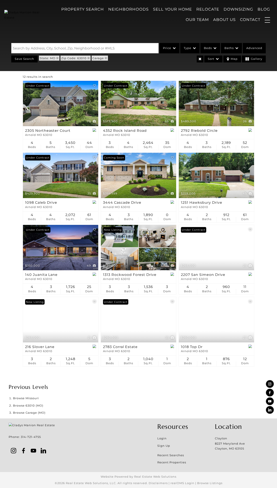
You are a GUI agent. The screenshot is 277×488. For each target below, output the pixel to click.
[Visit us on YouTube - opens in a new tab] (270, 401)
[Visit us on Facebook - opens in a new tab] (270, 392)
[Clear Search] (200, 59)
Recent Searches (170, 455)
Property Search (82, 9)
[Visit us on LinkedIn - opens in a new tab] (270, 410)
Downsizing (238, 9)
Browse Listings (209, 483)
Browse (26, 398)
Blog (264, 9)
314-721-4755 (31, 437)
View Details (60, 103)
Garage (98, 58)
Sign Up (163, 445)
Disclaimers (158, 483)
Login (162, 438)
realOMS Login (182, 483)
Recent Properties (171, 462)
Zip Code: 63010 (74, 58)
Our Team (197, 19)
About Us (224, 19)
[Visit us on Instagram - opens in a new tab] (270, 384)
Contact (250, 19)
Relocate (207, 9)
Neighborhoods (128, 9)
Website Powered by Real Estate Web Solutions (138, 476)
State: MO (47, 58)
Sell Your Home (172, 9)
